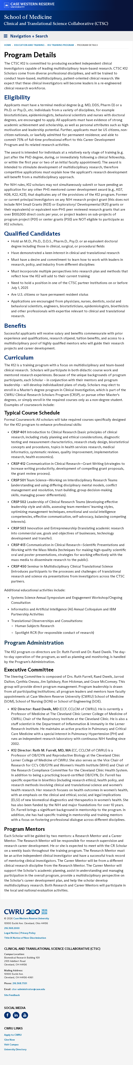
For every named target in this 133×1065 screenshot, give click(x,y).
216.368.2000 (12, 928)
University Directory (15, 1049)
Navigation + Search (25, 37)
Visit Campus (11, 1044)
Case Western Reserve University (31, 918)
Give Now (9, 1039)
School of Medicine (28, 17)
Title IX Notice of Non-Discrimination (25, 937)
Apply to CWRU (13, 1034)
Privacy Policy (28, 933)
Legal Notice (11, 933)
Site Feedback (12, 995)
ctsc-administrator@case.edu (28, 989)
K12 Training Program (60, 45)
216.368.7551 (19, 983)
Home (7, 45)
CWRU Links (13, 1028)
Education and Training (29, 45)
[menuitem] (66, 1034)
